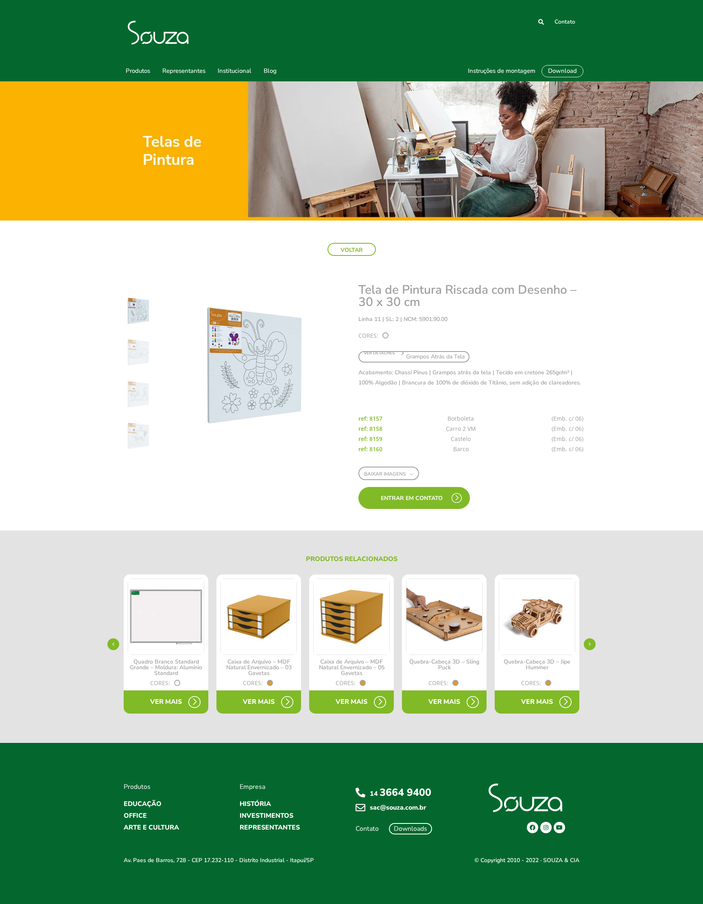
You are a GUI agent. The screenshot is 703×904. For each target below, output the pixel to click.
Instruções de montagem (501, 71)
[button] (351, 249)
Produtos (138, 71)
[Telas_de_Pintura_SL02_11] (252, 365)
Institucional (234, 71)
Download (562, 71)
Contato (565, 22)
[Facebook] (532, 827)
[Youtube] (559, 827)
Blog (270, 71)
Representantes (183, 71)
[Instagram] (546, 827)
